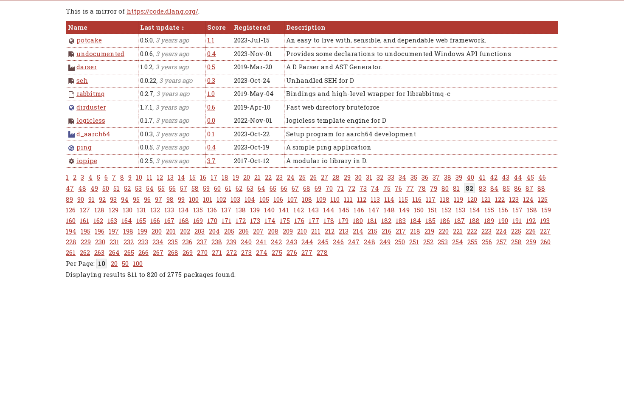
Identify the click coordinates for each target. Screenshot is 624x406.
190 (503, 220)
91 (91, 199)
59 (206, 188)
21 (257, 177)
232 (129, 241)
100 (194, 199)
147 (373, 210)
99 (181, 199)
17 (214, 177)
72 (351, 188)
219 (429, 231)
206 (244, 231)
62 (239, 188)
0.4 (211, 53)
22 (268, 177)
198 (128, 231)
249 (385, 241)
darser (86, 66)
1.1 (210, 40)
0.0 (211, 120)
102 (221, 199)
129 (113, 210)
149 (404, 210)
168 (184, 220)
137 (226, 210)
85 (506, 188)
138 (241, 210)
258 (516, 241)
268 (173, 252)
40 (470, 177)
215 (372, 231)
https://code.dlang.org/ (162, 11)
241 (261, 241)
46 (542, 177)
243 (291, 241)
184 (415, 220)
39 (458, 177)
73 (363, 188)
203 (199, 231)
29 (347, 177)
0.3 (211, 80)
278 (322, 252)
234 (157, 241)
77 (410, 188)
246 (338, 241)
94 (125, 199)
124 (528, 199)
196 (99, 231)
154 (474, 210)
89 (69, 199)
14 (181, 177)
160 (71, 220)
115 (403, 199)
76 (398, 188)
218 (415, 231)
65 (273, 188)
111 (348, 199)
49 (94, 188)
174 (269, 220)
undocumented (100, 53)
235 (173, 241)
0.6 (211, 107)
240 (246, 241)
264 (114, 252)
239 (231, 241)
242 (276, 241)
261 (71, 252)
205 (229, 231)
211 (315, 231)
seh (82, 80)
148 (389, 210)
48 (82, 188)
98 (170, 199)
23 (279, 177)
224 (501, 231)
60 (217, 188)
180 (358, 220)
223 (486, 231)
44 (518, 177)
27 (324, 177)
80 (445, 188)
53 (138, 188)
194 (71, 231)
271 (217, 252)
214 (358, 231)
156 (503, 210)
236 (187, 241)
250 (400, 241)
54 (150, 188)
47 (70, 188)
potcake (89, 40)
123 (514, 199)
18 (225, 177)
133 (169, 210)
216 (386, 231)
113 (375, 199)
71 (340, 188)
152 (446, 210)
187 (459, 220)
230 (100, 241)
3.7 (211, 160)
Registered (252, 27)
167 (169, 220)
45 (530, 177)
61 (228, 188)
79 (433, 188)
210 (302, 231)
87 (529, 188)
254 (457, 241)
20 (246, 177)
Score (216, 27)
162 (98, 220)
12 (160, 177)
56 (172, 188)
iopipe (86, 160)
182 (386, 220)
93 (113, 199)
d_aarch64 (93, 134)
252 (428, 241)
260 (545, 241)
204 (214, 231)
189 (489, 220)
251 (414, 241)
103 (235, 199)
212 (329, 231)
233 (143, 241)
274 (261, 252)
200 (157, 231)
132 (155, 210)
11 (149, 177)
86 (517, 188)
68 (306, 188)
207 (258, 231)
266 (143, 252)
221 (458, 231)
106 (278, 199)
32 (380, 177)
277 (306, 252)
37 (436, 177)
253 (443, 241)
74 (375, 188)
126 (71, 210)
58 (195, 188)
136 (212, 210)
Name (77, 27)
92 (102, 199)
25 (302, 177)
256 (487, 241)
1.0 (211, 93)
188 (474, 220)
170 (212, 220)
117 (431, 199)
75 (387, 188)
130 (127, 210)
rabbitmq (90, 93)
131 (141, 210)
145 (344, 210)
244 (307, 241)
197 (114, 231)
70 (329, 188)
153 (460, 210)
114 (389, 199)
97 (158, 199)
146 (359, 210)
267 (158, 252)
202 (185, 231)
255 (472, 241)
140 (269, 210)
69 (318, 188)
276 (292, 252)
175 (285, 220)
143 (313, 210)
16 (203, 177)
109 (321, 199)
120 (472, 199)
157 (517, 210)
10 (139, 177)
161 (84, 220)
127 (85, 210)
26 (313, 177)
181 (372, 220)
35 (413, 177)
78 (422, 188)
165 (141, 220)
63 (250, 188)
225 (516, 231)
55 (161, 188)
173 (255, 220)
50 (105, 188)
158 (532, 210)
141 (284, 210)
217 (401, 231)
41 (482, 177)
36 (425, 177)
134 (183, 210)
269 (188, 252)
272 (231, 252)
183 (401, 220)
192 (531, 220)
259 (531, 241)
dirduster (91, 107)
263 (99, 252)
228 (71, 241)
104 (250, 199)
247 (354, 241)
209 (288, 231)
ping (84, 147)
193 (545, 220)
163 (112, 220)
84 (494, 188)
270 (202, 252)
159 (546, 210)
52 (127, 188)
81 (456, 188)
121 (486, 199)
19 (236, 177)
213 (344, 231)
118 (445, 199)
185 (430, 220)
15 (192, 177)
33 (391, 177)
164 (126, 220)
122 (500, 199)
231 (114, 241)
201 (171, 231)
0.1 (211, 134)
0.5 (211, 66)
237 (202, 241)
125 (543, 199)
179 (343, 220)
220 (443, 231)
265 (129, 252)
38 (447, 177)
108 (307, 199)
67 (295, 188)
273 (246, 252)
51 (116, 188)
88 (541, 188)
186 (445, 220)
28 (336, 177)
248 (369, 241)
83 (482, 188)
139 (255, 210)
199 (142, 231)
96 (147, 199)
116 (417, 199)
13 (170, 177)
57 (183, 188)
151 (432, 210)
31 (369, 177)
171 (226, 220)
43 (505, 177)
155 (489, 210)
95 (136, 199)
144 (328, 210)
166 (155, 220)
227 (545, 231)
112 (361, 199)
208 (273, 231)
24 (291, 177)
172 (241, 220)
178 (328, 220)
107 (292, 199)
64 (261, 188)
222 (472, 231)
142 (298, 210)
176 (299, 220)
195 (85, 231)
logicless (90, 120)
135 (198, 210)
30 (358, 177)
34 (402, 177)
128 (99, 210)
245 (323, 241)
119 (458, 199)
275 (277, 252)
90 (80, 199)
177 (314, 220)
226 (531, 231)
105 (264, 199)
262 (85, 252)
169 (198, 220)
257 (501, 241)
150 (419, 210)
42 (494, 177)
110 (335, 199)
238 (216, 241)
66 (284, 188)
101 (207, 199)
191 (517, 220)
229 (86, 241)
